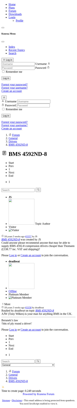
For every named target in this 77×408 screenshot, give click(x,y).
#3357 (28, 236)
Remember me (14, 71)
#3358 (28, 307)
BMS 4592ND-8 (10, 239)
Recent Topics (17, 50)
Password (40, 67)
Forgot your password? (14, 84)
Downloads (15, 14)
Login (12, 17)
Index (12, 46)
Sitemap (6, 400)
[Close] (2, 41)
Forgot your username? (14, 87)
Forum (12, 10)
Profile (19, 20)
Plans (12, 7)
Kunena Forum (45, 394)
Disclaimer (17, 400)
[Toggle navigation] (2, 27)
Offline (13, 291)
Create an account (11, 90)
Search (12, 53)
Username (41, 63)
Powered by (29, 394)
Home (12, 4)
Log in (6, 78)
